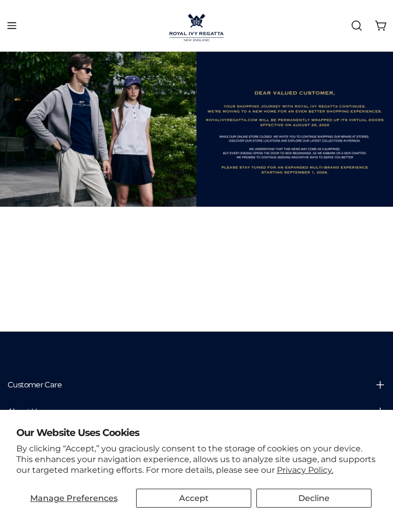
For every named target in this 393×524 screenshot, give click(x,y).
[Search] (356, 25)
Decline (314, 498)
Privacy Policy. (305, 470)
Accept (194, 498)
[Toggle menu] (12, 25)
